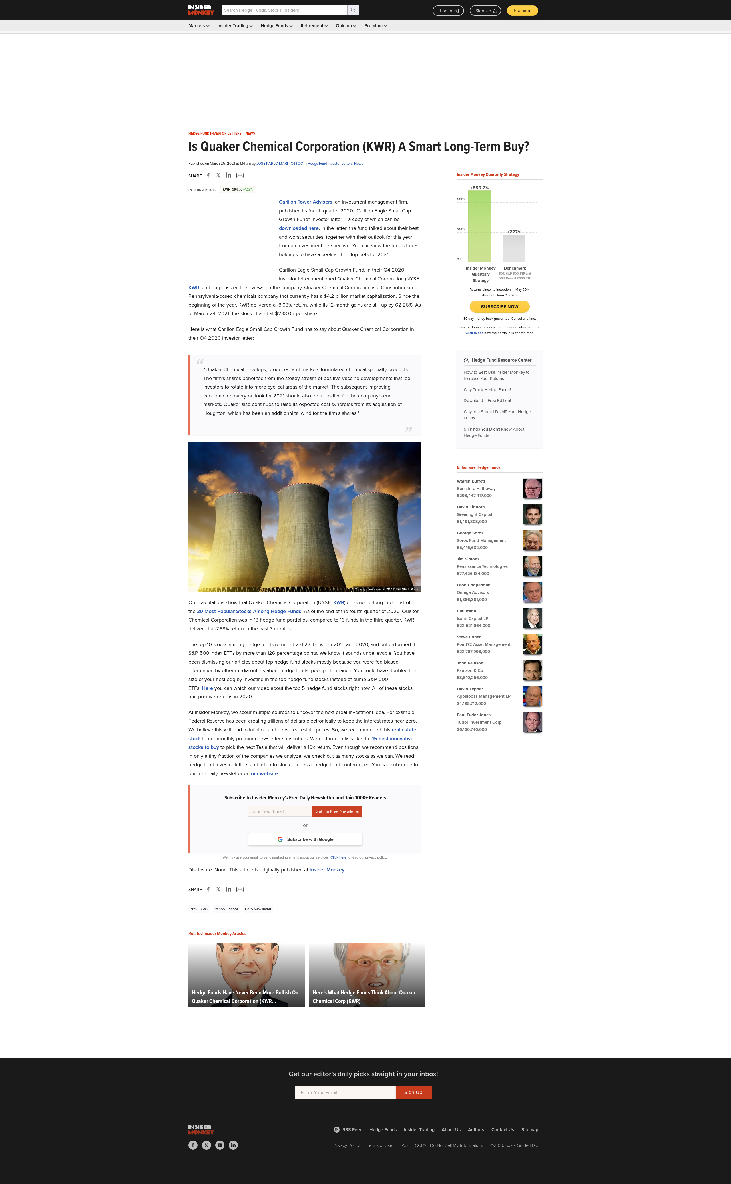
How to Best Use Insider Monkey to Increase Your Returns (497, 375)
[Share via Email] (239, 175)
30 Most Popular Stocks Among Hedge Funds (249, 611)
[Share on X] (219, 175)
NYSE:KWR (199, 909)
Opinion (344, 25)
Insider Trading (233, 25)
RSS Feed (352, 1129)
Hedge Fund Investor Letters (215, 133)
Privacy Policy (346, 1145)
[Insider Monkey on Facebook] (195, 1145)
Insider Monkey (327, 869)
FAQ (403, 1145)
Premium (522, 10)
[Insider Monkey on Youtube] (222, 1145)
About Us (451, 1129)
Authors (476, 1129)
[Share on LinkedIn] (228, 175)
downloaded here (299, 228)
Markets (197, 25)
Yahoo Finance (226, 909)
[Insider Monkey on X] (208, 1145)
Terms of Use (379, 1145)
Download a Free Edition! (487, 400)
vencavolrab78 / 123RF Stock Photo (394, 589)
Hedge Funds (275, 25)
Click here (338, 857)
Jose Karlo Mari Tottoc (280, 163)
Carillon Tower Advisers (305, 201)
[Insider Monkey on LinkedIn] (235, 1145)
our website (264, 773)
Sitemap (529, 1129)
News (250, 133)
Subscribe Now (500, 306)
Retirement (312, 25)
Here (207, 687)
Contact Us (502, 1129)
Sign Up (483, 10)
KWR (193, 287)
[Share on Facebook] (209, 175)
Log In (446, 10)
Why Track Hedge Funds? (487, 390)
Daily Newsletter (258, 909)
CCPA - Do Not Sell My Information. (449, 1145)
